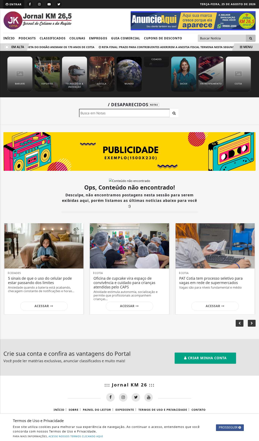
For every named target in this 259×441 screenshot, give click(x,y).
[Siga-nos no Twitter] (136, 397)
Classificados (53, 38)
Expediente (124, 409)
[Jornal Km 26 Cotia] (193, 20)
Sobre (73, 409)
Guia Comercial (125, 38)
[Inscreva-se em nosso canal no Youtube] (148, 397)
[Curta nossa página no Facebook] (110, 397)
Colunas (77, 38)
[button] (252, 323)
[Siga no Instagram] (39, 4)
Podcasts (27, 38)
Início (9, 38)
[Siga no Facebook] (30, 4)
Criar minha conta (207, 358)
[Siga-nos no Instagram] (123, 397)
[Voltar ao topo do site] (253, 264)
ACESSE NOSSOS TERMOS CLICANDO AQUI (76, 436)
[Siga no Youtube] (49, 4)
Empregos (98, 38)
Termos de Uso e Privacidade (162, 409)
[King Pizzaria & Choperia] (129, 151)
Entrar (15, 4)
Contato (199, 409)
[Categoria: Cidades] (156, 64)
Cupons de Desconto (163, 38)
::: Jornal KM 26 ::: (129, 385)
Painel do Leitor (97, 409)
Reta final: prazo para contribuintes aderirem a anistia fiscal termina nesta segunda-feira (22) (172, 47)
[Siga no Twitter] (59, 4)
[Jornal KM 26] (37, 20)
